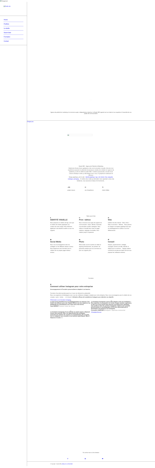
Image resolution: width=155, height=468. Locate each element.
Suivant (99, 312)
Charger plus (30, 121)
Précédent (94, 312)
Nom (69, 398)
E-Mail (69, 405)
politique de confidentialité (67, 464)
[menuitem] (13, 20)
